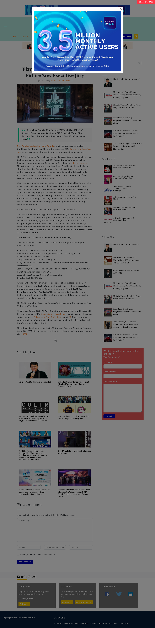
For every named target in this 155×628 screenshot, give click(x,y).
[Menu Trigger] (5, 25)
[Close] (120, 8)
